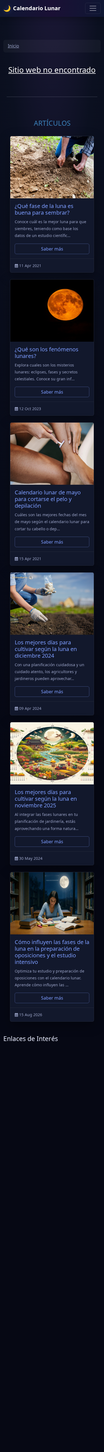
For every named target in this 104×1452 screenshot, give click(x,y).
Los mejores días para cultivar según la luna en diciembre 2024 (46, 649)
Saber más (52, 249)
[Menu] (93, 8)
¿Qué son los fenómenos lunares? (46, 353)
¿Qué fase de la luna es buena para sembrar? (44, 209)
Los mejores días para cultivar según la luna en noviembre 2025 (46, 798)
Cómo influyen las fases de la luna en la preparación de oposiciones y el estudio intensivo (52, 952)
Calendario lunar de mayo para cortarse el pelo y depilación (48, 499)
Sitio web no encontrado (52, 69)
